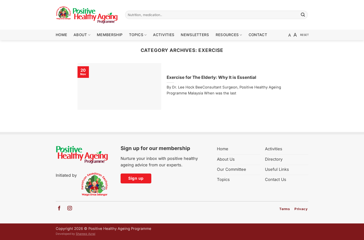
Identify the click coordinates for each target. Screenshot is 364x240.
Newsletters (195, 35)
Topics (136, 35)
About (80, 35)
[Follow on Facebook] (59, 208)
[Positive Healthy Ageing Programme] (87, 15)
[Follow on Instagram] (68, 208)
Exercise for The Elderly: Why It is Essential (211, 77)
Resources (227, 35)
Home (61, 35)
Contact (258, 35)
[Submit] (303, 15)
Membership (110, 35)
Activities (163, 35)
